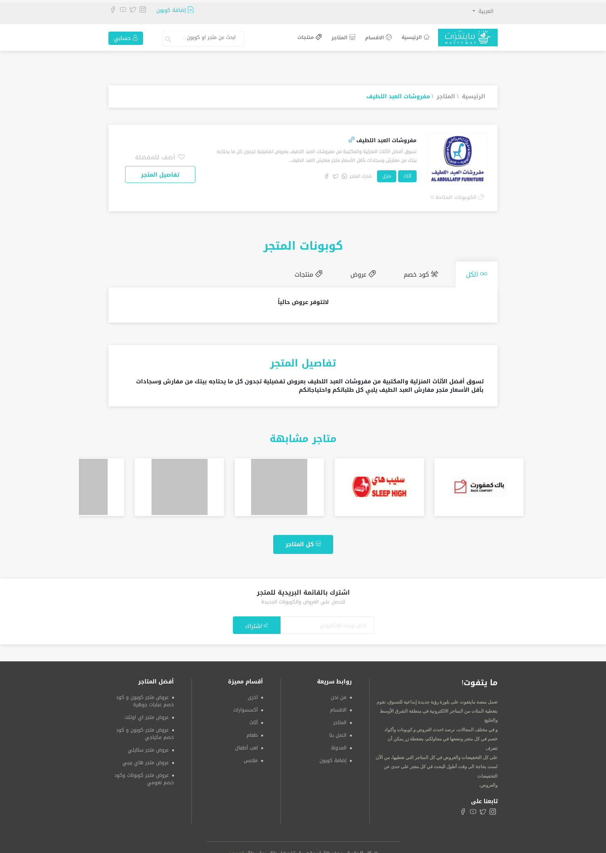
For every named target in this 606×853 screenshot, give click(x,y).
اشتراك (253, 622)
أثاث (407, 176)
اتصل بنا (337, 732)
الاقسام (375, 37)
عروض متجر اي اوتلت (146, 714)
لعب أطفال (246, 745)
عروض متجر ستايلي (148, 747)
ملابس (251, 757)
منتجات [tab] (329, 273)
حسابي (123, 38)
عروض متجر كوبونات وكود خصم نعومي (144, 776)
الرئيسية (413, 37)
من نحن (338, 694)
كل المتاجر (300, 541)
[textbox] (206, 37)
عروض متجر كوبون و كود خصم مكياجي (145, 730)
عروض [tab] (377, 273)
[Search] (169, 39)
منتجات (306, 37)
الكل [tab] (477, 273)
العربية (485, 11)
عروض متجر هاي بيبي (145, 759)
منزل (386, 176)
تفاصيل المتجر (160, 174)
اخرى (253, 694)
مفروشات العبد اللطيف (398, 96)
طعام (252, 732)
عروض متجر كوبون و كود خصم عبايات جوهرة (145, 698)
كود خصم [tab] (428, 273)
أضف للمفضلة (156, 157)
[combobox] (209, 39)
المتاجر (340, 37)
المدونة (338, 745)
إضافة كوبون (172, 10)
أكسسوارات (245, 707)
